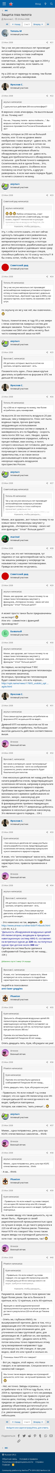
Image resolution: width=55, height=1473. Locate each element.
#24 (51, 276)
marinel (15, 536)
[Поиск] (51, 4)
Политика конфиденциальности (17, 1461)
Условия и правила (28, 1459)
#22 (51, 95)
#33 (51, 832)
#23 (51, 195)
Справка (39, 1461)
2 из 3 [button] (26, 24)
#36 (51, 1062)
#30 (51, 642)
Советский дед (19, 265)
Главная (6, 1464)
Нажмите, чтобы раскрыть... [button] (27, 226)
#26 (51, 396)
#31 (51, 705)
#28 (51, 548)
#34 (51, 885)
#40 (51, 1257)
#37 (51, 1125)
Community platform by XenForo (26, 1470)
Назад (17, 24)
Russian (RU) (10, 1454)
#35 (51, 1007)
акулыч (15, 183)
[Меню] (4, 4)
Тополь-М (16, 30)
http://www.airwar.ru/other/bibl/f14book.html (26, 925)
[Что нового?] (45, 4)
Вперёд (37, 24)
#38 (51, 1152)
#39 (51, 1190)
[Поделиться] (47, 42)
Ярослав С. (9, 19)
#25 (51, 352)
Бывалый (16, 631)
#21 (51, 42)
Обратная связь (9, 1459)
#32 (51, 753)
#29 (51, 585)
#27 (51, 483)
